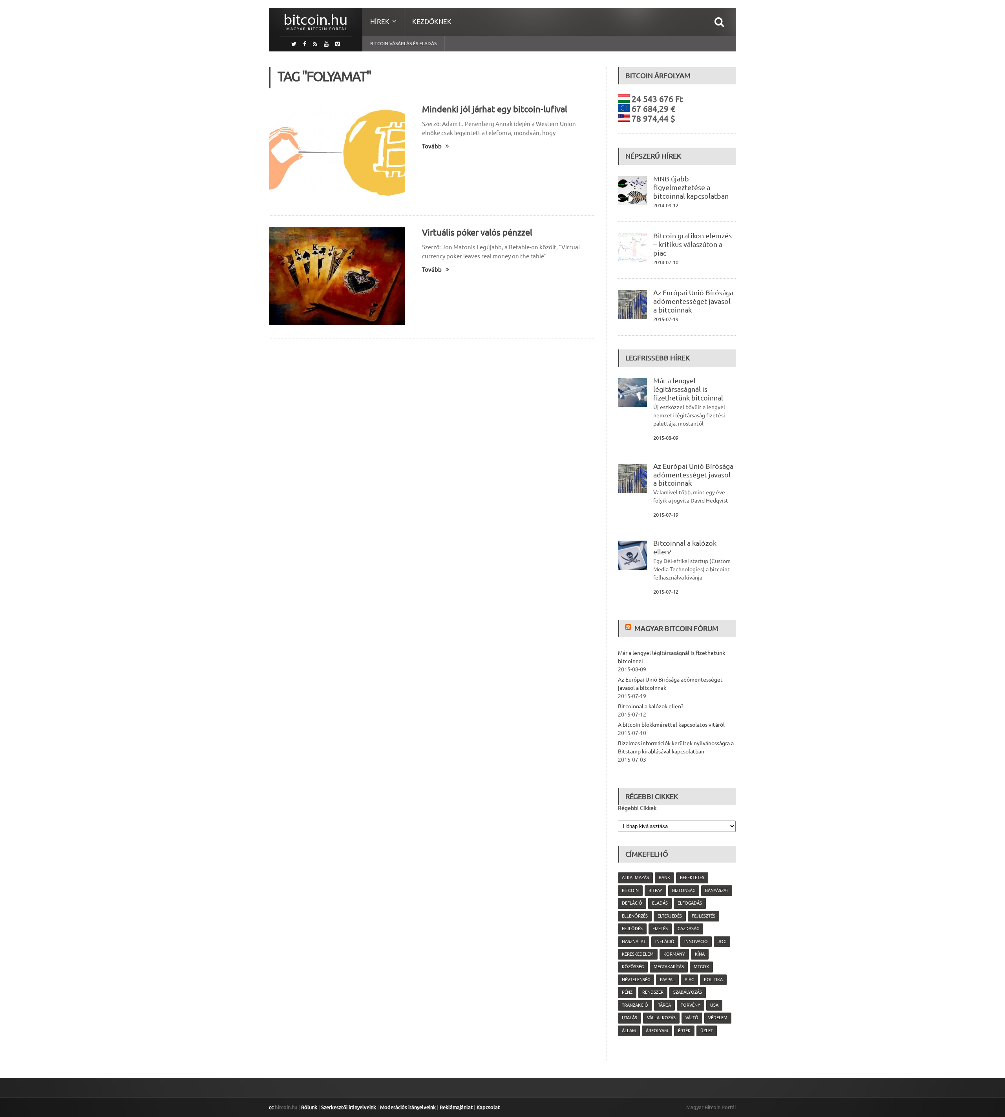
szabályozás (687, 992)
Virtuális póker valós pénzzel (477, 232)
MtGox (701, 966)
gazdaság (688, 928)
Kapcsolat (488, 1107)
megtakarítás (669, 966)
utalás (629, 1017)
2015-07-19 (665, 319)
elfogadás (690, 903)
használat (633, 941)
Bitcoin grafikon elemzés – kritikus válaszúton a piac (692, 244)
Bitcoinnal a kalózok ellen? (650, 706)
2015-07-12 (665, 591)
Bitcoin (630, 890)
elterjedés (670, 916)
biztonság (683, 890)
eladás (660, 903)
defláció (632, 903)
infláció (664, 941)
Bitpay (655, 890)
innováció (696, 941)
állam (629, 1030)
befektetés (692, 877)
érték (684, 1030)
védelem (717, 1017)
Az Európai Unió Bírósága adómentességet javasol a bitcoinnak (693, 301)
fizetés (660, 928)
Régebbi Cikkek (637, 808)
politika (713, 979)
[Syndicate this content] (629, 628)
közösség (633, 966)
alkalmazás (635, 877)
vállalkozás (661, 1017)
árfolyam (657, 1030)
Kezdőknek (431, 21)
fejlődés (632, 928)
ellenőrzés (635, 916)
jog (722, 941)
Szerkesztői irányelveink (348, 1107)
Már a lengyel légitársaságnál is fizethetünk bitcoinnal (688, 389)
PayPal (667, 979)
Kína (700, 954)
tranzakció (635, 1005)
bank (664, 877)
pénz (627, 992)
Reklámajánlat (456, 1107)
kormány (674, 954)
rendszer (652, 992)
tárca (664, 1005)
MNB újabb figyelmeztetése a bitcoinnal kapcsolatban (691, 187)
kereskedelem (638, 954)
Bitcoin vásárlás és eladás (403, 43)
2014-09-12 (665, 205)
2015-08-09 (665, 438)
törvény (690, 1005)
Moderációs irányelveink (408, 1107)
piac (689, 979)
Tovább (432, 146)
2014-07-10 (665, 262)
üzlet (706, 1030)
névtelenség (636, 979)
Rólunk (309, 1107)
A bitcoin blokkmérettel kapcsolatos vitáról (671, 725)
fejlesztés (703, 916)
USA (714, 1005)
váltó (691, 1017)
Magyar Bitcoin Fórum (676, 628)
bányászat (716, 890)
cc (271, 1107)
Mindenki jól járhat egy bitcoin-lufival (494, 109)
